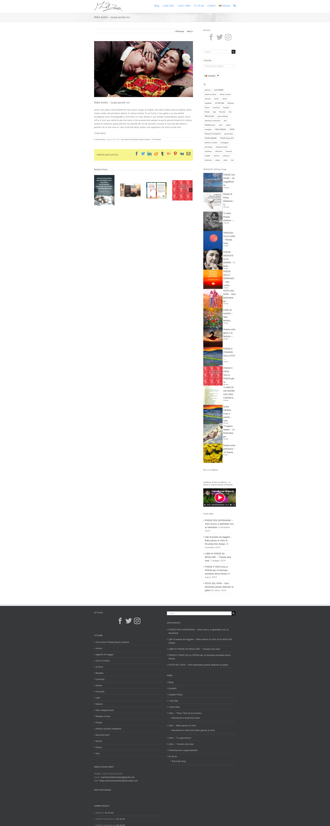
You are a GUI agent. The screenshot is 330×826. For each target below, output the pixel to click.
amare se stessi (225, 94)
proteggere (225, 142)
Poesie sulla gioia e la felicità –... (229, 333)
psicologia (208, 147)
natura (228, 125)
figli (214, 112)
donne (207, 107)
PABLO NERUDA (220, 129)
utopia (217, 160)
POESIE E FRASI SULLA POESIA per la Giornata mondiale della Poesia (216, 570)
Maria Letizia (100, 139)
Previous (180, 31)
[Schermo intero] (234, 505)
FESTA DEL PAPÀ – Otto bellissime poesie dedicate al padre (219, 587)
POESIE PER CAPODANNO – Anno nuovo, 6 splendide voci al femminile (219, 524)
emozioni (216, 107)
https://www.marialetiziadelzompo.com (118, 780)
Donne (99, 685)
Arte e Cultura (103, 660)
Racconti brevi (103, 734)
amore (216, 99)
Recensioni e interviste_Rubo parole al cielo (193, 730)
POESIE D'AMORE (211, 138)
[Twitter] (219, 37)
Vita (98, 753)
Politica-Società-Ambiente (108, 728)
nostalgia (208, 129)
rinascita (229, 151)
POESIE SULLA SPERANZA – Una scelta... (228, 278)
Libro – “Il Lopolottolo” (180, 737)
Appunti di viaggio (104, 654)
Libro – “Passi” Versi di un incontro (185, 713)
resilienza (208, 151)
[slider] (218, 504)
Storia (98, 747)
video (225, 160)
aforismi (208, 90)
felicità (207, 112)
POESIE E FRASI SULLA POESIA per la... (228, 374)
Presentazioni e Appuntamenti (183, 750)
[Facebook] (211, 37)
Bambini (99, 672)
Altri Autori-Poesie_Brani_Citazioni (133, 139)
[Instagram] (228, 37)
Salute (99, 741)
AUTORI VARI (219, 103)
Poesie (99, 722)
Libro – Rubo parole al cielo (182, 725)
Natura (99, 703)
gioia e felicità (223, 116)
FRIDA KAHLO (209, 116)
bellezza (231, 103)
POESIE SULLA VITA (227, 138)
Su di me (172, 756)
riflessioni (218, 151)
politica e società (211, 142)
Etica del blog (179, 761)
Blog (170, 682)
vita (232, 160)
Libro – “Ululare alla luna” (181, 743)
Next (189, 31)
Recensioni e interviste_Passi (186, 717)
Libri (98, 697)
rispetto (207, 156)
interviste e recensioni (212, 121)
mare (220, 125)
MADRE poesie (210, 125)
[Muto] (231, 505)
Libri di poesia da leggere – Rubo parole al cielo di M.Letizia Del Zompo (218, 540)
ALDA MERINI (218, 90)
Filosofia (100, 691)
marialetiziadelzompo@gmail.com (118, 777)
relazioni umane (222, 147)
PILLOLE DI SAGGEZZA (213, 134)
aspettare (208, 103)
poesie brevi (228, 134)
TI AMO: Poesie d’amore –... (228, 217)
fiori (230, 112)
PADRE (232, 129)
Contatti (172, 688)
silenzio (216, 156)
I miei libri (173, 700)
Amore (148, 139)
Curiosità (100, 679)
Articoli (99, 666)
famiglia (226, 107)
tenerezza (208, 160)
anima (224, 99)
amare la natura (210, 94)
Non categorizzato (105, 710)
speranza (226, 156)
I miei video (174, 706)
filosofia (222, 112)
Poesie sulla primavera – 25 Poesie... (229, 449)
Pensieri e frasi (103, 716)
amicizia (208, 99)
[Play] (205, 505)
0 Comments (156, 139)
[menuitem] (158, 5)
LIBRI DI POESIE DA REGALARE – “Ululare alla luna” (218, 557)
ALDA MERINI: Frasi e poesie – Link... (227, 413)
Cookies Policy (175, 694)
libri (225, 121)
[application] (219, 497)
